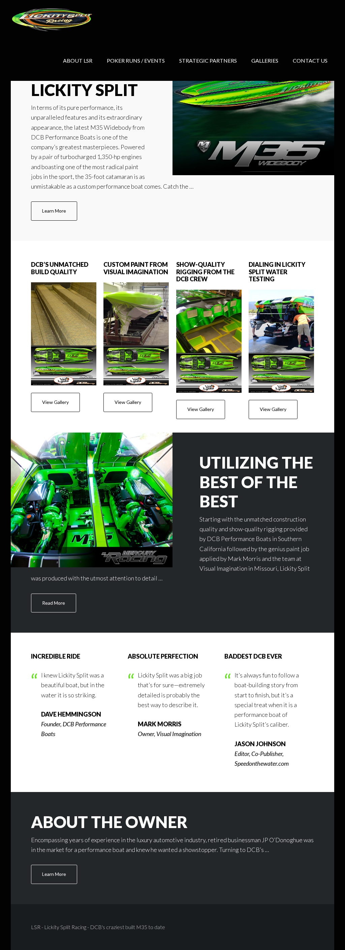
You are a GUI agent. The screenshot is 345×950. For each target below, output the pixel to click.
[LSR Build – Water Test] (281, 341)
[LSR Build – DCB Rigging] (209, 341)
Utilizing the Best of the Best (256, 482)
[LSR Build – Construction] (63, 334)
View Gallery (55, 402)
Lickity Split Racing (65, 20)
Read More (53, 603)
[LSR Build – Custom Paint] (136, 334)
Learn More (54, 211)
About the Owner (109, 821)
